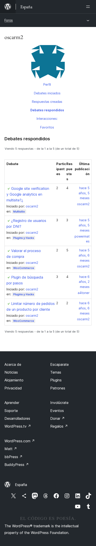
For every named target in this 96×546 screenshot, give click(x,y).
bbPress (13, 457)
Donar (57, 418)
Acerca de (12, 364)
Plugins (56, 380)
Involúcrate (59, 402)
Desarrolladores (17, 418)
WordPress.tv (17, 426)
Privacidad (13, 388)
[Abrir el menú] (89, 6)
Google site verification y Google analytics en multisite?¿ (27, 194)
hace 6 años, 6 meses (84, 308)
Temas (55, 372)
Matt (10, 449)
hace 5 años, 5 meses (84, 193)
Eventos (57, 410)
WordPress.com (19, 441)
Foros (8, 20)
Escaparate (59, 364)
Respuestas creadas (47, 101)
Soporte (11, 410)
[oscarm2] (48, 62)
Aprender (11, 402)
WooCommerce (23, 268)
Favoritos (47, 127)
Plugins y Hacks (23, 238)
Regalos (59, 426)
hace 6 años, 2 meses (84, 282)
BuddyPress (16, 464)
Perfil (47, 84)
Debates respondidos (47, 110)
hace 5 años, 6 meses (84, 255)
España (21, 484)
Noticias (11, 372)
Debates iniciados (47, 93)
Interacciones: (47, 118)
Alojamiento (13, 380)
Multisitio (19, 211)
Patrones (57, 388)
